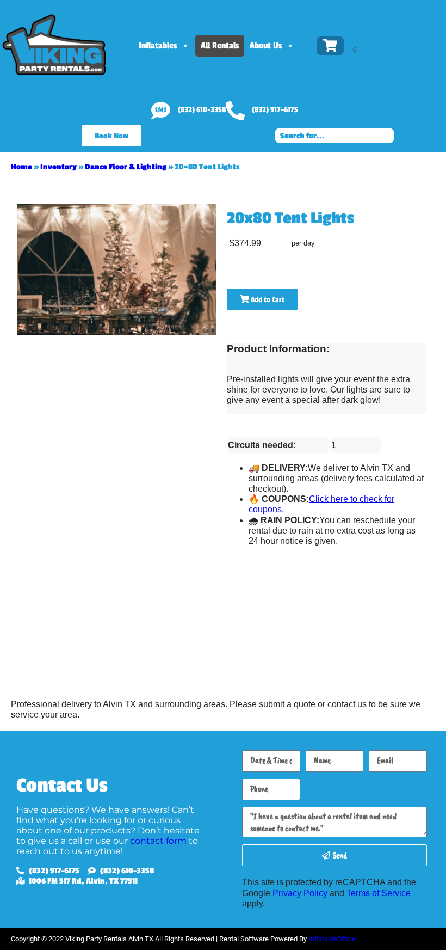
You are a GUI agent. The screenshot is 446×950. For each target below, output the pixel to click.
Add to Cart (266, 299)
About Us (266, 45)
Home (21, 166)
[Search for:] (334, 135)
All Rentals (220, 45)
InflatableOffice (332, 939)
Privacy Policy (299, 893)
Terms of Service (378, 893)
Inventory (58, 166)
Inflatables (158, 45)
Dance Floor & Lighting (125, 166)
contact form (158, 841)
